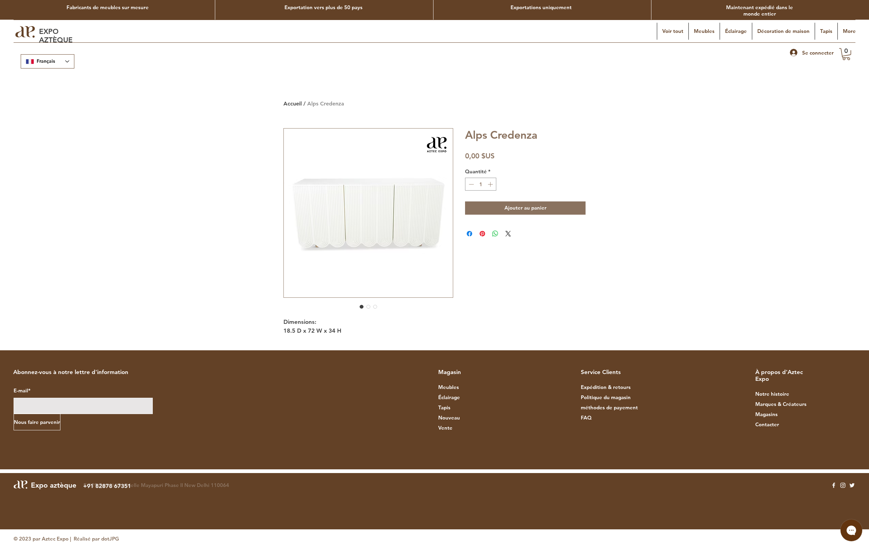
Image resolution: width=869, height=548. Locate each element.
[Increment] (491, 184)
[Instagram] (842, 485)
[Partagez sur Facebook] (469, 234)
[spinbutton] (480, 184)
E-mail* (22, 390)
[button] (846, 54)
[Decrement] (470, 184)
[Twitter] (852, 485)
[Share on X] (508, 234)
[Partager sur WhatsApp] (495, 234)
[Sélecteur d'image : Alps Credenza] (361, 306)
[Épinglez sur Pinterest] (482, 234)
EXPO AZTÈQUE (57, 35)
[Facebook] (833, 485)
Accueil (292, 103)
